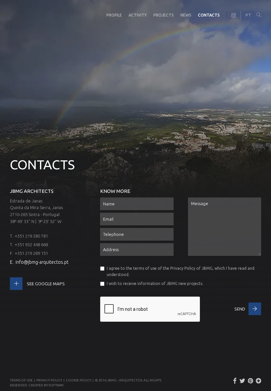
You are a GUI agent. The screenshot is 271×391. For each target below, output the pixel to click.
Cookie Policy (78, 380)
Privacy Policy (182, 268)
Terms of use (21, 380)
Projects (163, 15)
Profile (114, 15)
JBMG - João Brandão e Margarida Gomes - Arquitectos (16, 15)
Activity (138, 15)
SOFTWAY (56, 385)
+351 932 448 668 (31, 244)
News (185, 15)
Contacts (209, 15)
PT (248, 15)
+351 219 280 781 (31, 236)
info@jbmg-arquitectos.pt (42, 262)
